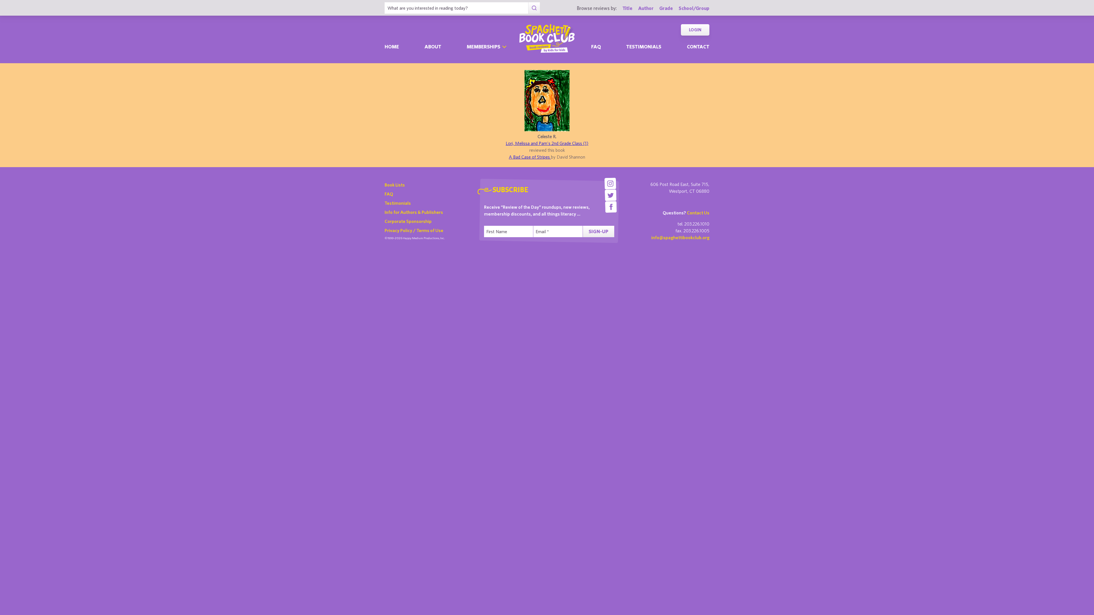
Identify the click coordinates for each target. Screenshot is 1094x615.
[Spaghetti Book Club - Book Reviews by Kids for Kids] (547, 38)
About (432, 47)
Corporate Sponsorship (408, 221)
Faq (596, 47)
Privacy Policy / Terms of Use (414, 230)
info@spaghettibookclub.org (680, 237)
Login (695, 29)
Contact (698, 47)
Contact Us (698, 212)
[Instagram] (610, 183)
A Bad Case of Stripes (530, 156)
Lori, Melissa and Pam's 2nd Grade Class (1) (547, 143)
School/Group (694, 8)
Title (627, 8)
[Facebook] (611, 207)
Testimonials (643, 47)
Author (646, 8)
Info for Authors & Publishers (414, 212)
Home (392, 47)
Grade (666, 8)
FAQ (389, 193)
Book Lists (395, 184)
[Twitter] (611, 195)
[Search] (534, 8)
